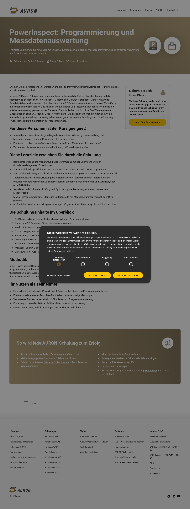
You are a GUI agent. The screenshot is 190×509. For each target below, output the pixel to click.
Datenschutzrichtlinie (64, 250)
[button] (58, 275)
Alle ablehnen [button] (97, 275)
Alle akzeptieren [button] (128, 275)
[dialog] (95, 254)
